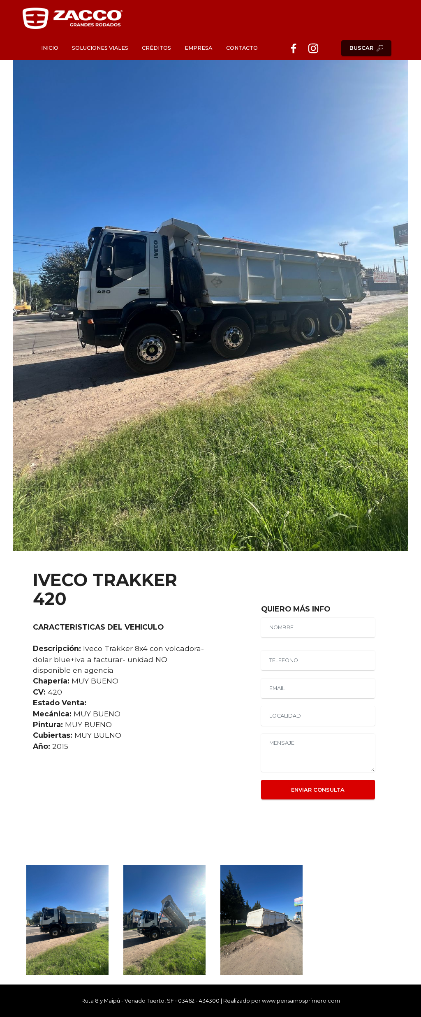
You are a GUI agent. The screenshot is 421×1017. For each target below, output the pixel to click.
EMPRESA (198, 48)
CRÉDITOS (156, 48)
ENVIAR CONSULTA (318, 790)
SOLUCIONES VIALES (100, 48)
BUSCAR (361, 48)
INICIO (49, 48)
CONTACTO (242, 48)
